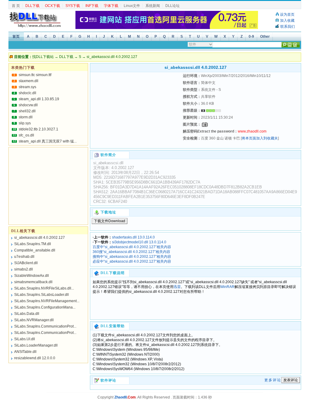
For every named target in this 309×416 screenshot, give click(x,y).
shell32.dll (27, 111)
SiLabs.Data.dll (26, 314)
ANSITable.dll (25, 352)
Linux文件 (132, 6)
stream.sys (27, 87)
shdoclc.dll (27, 93)
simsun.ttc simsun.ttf (35, 75)
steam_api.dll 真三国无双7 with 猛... (48, 141)
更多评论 (272, 380)
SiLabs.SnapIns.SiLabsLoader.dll (41, 295)
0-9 (251, 36)
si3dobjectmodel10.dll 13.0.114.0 (139, 242)
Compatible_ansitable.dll (34, 250)
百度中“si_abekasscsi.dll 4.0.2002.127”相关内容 (132, 247)
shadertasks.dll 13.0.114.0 (133, 237)
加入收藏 (287, 20)
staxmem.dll (28, 81)
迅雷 (177, 287)
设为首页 (287, 14)
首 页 (16, 6)
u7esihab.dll (24, 256)
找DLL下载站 (43, 57)
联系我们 (287, 26)
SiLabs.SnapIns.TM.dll (32, 244)
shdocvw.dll (28, 105)
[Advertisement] (136, 110)
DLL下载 (66, 57)
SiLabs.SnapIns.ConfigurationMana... (44, 307)
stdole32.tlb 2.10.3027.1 (38, 129)
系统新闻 (152, 6)
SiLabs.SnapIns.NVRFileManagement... (46, 301)
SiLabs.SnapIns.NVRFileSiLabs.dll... (44, 288)
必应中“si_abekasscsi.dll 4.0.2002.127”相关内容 (132, 261)
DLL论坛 (172, 6)
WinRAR (227, 287)
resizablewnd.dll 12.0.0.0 (34, 358)
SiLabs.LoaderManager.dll (36, 345)
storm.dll (26, 117)
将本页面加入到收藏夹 (260, 138)
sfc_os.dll (26, 135)
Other (265, 36)
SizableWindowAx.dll (31, 276)
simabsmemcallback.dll (33, 282)
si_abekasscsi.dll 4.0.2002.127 (39, 237)
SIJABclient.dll (26, 263)
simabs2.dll (23, 269)
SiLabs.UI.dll (24, 339)
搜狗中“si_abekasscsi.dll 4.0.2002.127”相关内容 (132, 256)
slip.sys (25, 123)
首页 (16, 36)
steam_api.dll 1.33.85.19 (39, 99)
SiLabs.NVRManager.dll (34, 320)
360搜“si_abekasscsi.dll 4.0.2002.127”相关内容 (131, 252)
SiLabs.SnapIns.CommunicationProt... (45, 326)
